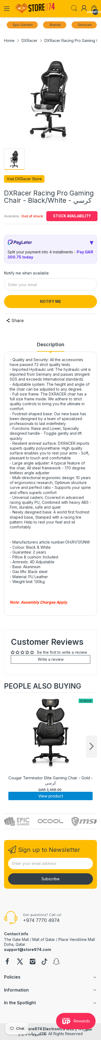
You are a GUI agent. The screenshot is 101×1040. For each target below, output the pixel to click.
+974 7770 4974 (41, 920)
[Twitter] (20, 962)
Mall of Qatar (43, 939)
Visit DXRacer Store (24, 178)
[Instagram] (32, 962)
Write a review (51, 659)
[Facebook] (7, 962)
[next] (91, 746)
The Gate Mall (16, 939)
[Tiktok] (44, 962)
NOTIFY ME (50, 301)
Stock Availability (72, 216)
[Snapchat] (56, 962)
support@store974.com (27, 949)
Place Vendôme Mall (76, 939)
